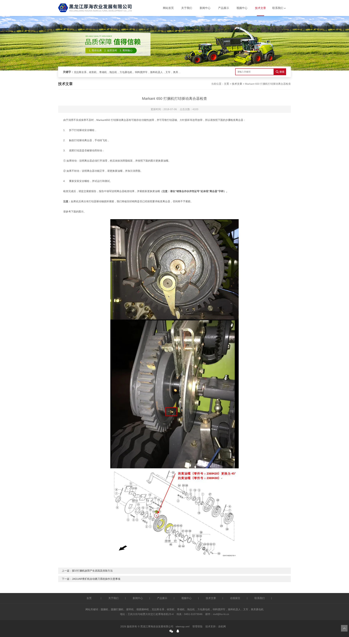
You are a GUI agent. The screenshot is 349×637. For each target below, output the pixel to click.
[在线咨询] (178, 631)
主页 (226, 83)
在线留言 (235, 598)
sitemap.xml (182, 626)
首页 (89, 598)
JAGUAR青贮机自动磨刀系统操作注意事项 (96, 578)
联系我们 (277, 7)
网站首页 (168, 7)
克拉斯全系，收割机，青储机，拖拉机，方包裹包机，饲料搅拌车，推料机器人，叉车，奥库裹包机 (128, 72)
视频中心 (241, 7)
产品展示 (223, 7)
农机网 (222, 626)
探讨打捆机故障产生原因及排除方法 (92, 570)
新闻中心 (205, 7)
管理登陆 (197, 626)
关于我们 (186, 7)
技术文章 (260, 7)
